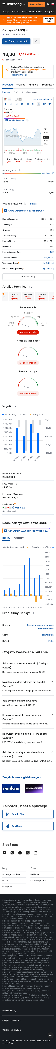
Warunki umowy (9, 1011)
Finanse (33, 84)
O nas (33, 868)
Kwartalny (19, 537)
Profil (16, 92)
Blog (4, 868)
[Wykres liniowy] (9, 99)
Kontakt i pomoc (38, 880)
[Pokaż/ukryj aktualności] (20, 99)
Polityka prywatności (11, 1020)
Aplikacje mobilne (11, 874)
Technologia (47, 634)
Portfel (5, 880)
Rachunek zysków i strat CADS (24, 523)
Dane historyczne (29, 92)
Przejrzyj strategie (19, 75)
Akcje (6, 11)
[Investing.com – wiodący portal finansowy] (16, 4)
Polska (15, 11)
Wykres (20, 84)
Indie (51, 641)
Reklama (34, 874)
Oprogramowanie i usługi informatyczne (40, 627)
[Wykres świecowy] (5, 99)
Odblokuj (46, 173)
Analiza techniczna (16, 286)
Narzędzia (7, 886)
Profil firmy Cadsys (16, 613)
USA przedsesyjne (32, 11)
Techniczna (49, 84)
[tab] (15, 296)
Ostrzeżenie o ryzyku (11, 1030)
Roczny (6, 537)
